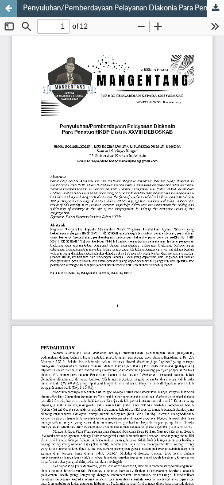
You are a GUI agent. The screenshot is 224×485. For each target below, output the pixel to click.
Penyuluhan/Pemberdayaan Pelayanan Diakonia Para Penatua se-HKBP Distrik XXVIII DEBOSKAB (123, 8)
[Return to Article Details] (8, 8)
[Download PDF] (215, 8)
